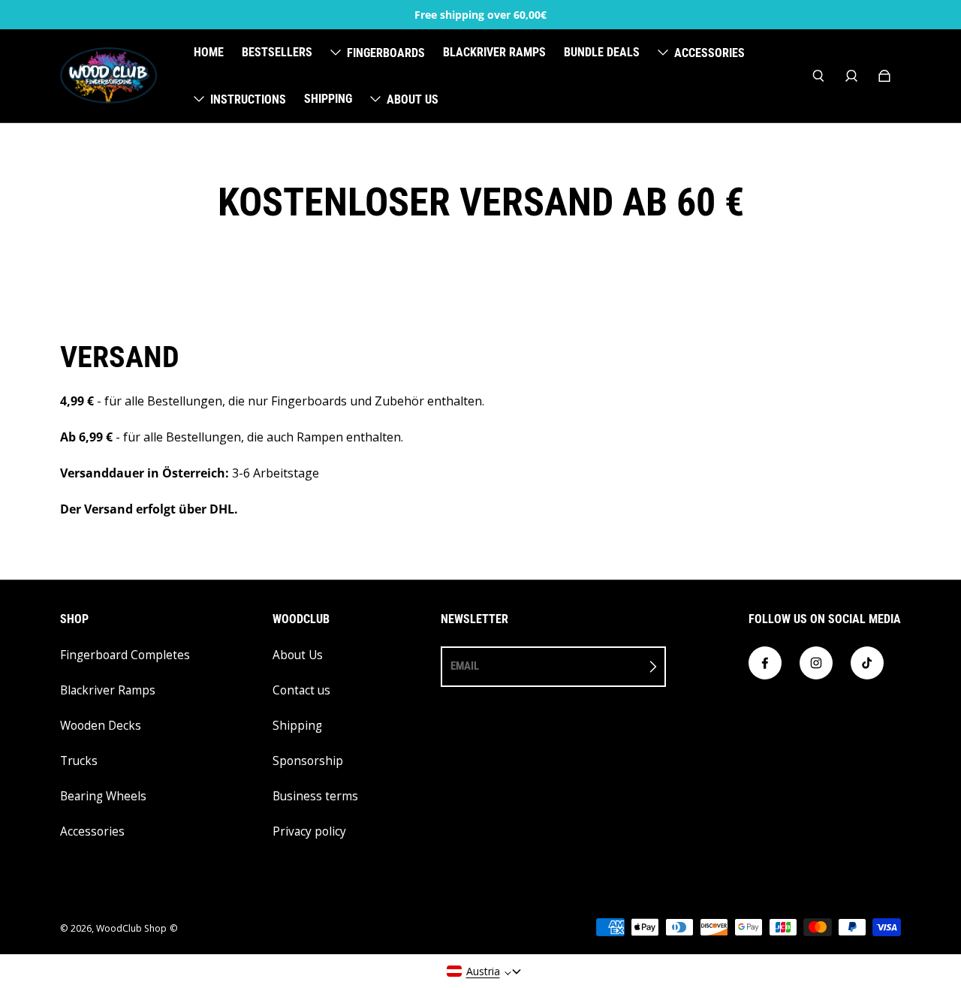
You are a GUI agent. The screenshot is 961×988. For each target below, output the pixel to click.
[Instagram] (816, 662)
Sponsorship (308, 761)
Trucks (79, 761)
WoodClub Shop (131, 928)
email (464, 666)
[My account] (851, 75)
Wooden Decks (100, 725)
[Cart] (884, 75)
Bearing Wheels (103, 796)
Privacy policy (309, 831)
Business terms (315, 796)
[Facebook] (765, 662)
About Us (298, 655)
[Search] (818, 75)
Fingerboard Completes (125, 655)
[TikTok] (867, 662)
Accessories (92, 831)
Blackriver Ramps (107, 690)
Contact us (301, 690)
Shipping (297, 725)
